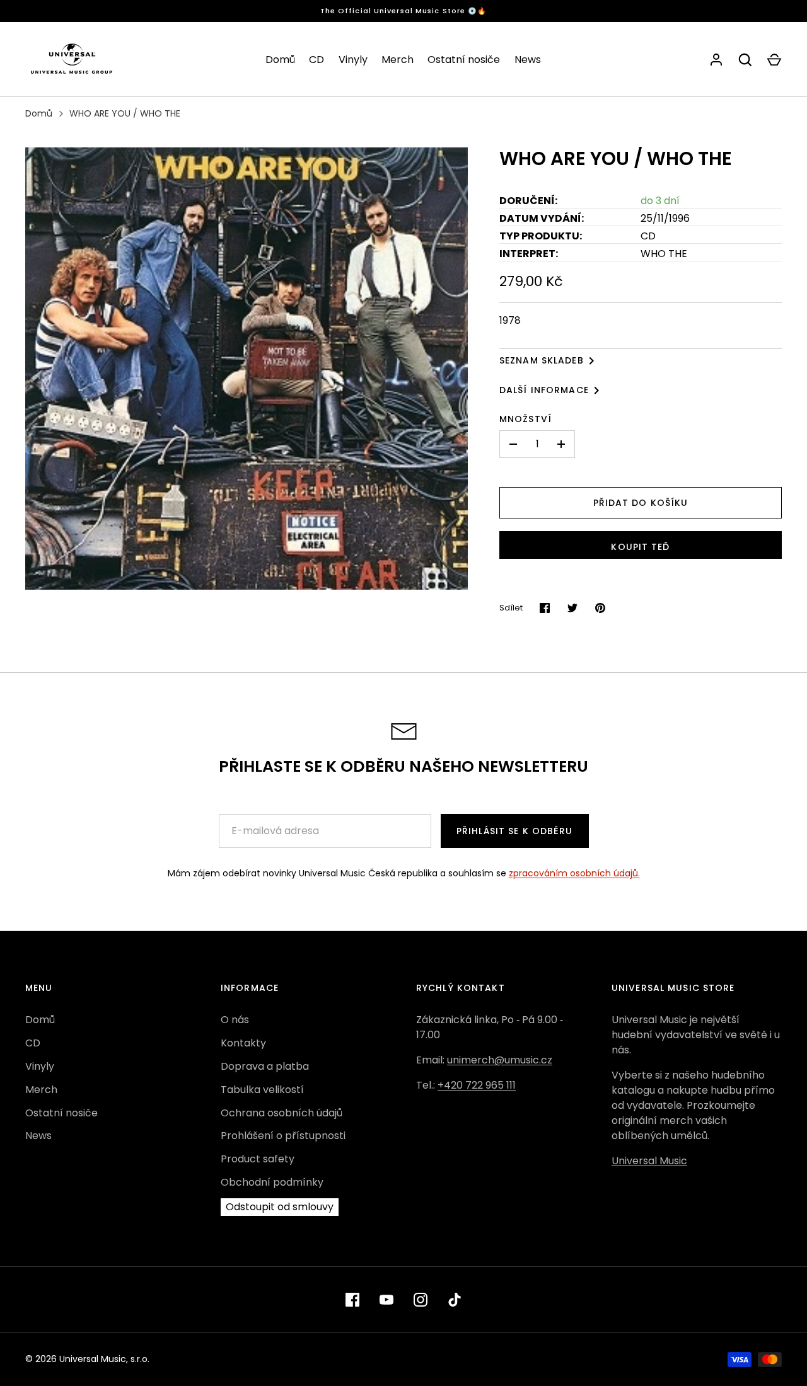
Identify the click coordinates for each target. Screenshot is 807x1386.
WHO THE (664, 253)
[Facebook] (352, 1300)
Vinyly (353, 59)
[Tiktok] (454, 1300)
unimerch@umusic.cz (499, 1060)
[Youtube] (386, 1300)
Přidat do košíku (640, 502)
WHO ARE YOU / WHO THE (124, 113)
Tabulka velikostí (262, 1089)
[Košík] (774, 60)
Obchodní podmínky (272, 1182)
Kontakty (243, 1043)
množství (525, 419)
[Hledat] (745, 60)
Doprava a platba (265, 1066)
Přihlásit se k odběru (514, 831)
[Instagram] (420, 1300)
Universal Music (649, 1161)
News (527, 59)
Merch (397, 59)
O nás (235, 1019)
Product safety (257, 1159)
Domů (280, 59)
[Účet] (716, 60)
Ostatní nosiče (463, 59)
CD (316, 59)
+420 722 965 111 (477, 1085)
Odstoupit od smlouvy (280, 1207)
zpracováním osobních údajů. (574, 873)
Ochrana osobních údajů (281, 1113)
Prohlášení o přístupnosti (283, 1135)
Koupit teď (640, 547)
